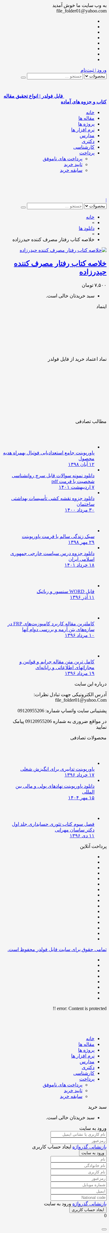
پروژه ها (86, 124)
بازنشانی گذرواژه (89, 1146)
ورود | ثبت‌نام (94, 70)
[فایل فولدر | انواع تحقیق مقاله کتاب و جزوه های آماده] (85, 194)
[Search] (23, 77)
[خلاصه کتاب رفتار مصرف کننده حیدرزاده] (63, 250)
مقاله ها (86, 118)
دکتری (88, 141)
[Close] (104, 1229)
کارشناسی (83, 147)
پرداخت (86, 152)
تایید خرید (73, 164)
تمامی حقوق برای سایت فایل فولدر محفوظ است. (57, 949)
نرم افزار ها (82, 129)
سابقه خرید (71, 170)
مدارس (87, 135)
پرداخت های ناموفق (62, 158)
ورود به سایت (92, 1153)
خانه (90, 112)
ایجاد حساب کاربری (88, 1209)
